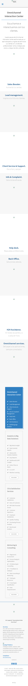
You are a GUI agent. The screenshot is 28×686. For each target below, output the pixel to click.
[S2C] (14, 3)
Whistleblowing (7, 657)
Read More (14, 477)
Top (15, 682)
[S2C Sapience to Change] (14, 664)
